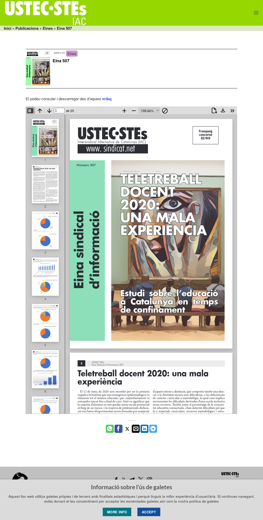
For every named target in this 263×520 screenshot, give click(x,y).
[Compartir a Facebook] (119, 429)
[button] (256, 13)
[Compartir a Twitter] (127, 429)
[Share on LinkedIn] (144, 429)
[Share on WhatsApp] (110, 429)
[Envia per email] (136, 429)
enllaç (107, 98)
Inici (7, 28)
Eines (48, 28)
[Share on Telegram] (153, 429)
